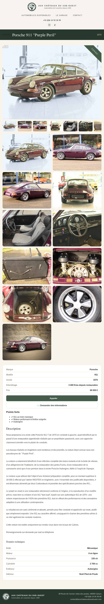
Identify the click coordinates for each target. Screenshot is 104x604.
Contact (77, 15)
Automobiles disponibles (36, 15)
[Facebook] (55, 25)
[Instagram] (49, 25)
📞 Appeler (52, 398)
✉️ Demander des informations (52, 405)
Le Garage (62, 15)
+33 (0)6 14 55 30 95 (52, 20)
